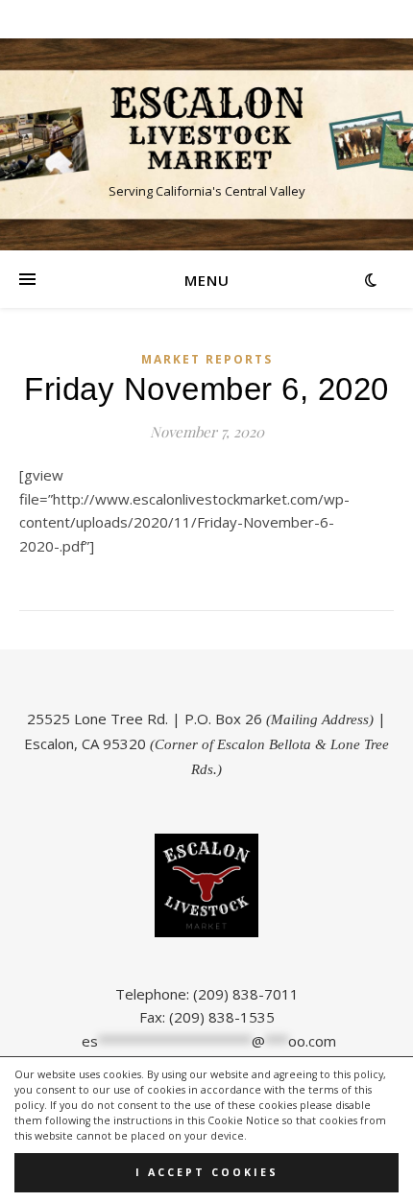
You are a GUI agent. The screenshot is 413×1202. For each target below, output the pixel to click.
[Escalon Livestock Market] (206, 128)
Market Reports (207, 359)
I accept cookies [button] (207, 1172)
